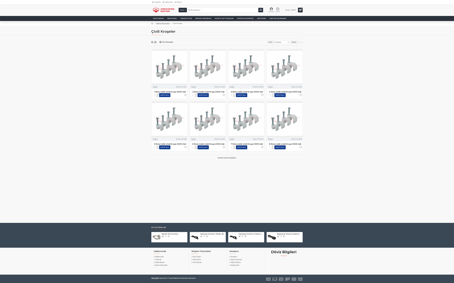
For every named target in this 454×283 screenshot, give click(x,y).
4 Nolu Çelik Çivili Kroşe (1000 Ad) (285, 92)
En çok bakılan (158, 227)
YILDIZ (155, 87)
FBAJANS (155, 278)
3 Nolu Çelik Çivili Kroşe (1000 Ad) (247, 92)
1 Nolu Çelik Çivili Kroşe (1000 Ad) (170, 92)
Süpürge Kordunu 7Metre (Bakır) (212, 234)
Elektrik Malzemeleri (163, 23)
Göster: (294, 42)
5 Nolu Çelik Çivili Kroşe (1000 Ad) (170, 144)
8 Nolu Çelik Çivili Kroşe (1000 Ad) (285, 144)
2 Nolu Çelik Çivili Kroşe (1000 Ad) (208, 92)
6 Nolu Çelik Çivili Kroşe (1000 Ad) (208, 144)
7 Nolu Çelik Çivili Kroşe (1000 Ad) (247, 144)
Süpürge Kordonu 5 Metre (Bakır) (251, 234)
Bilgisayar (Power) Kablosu (288, 234)
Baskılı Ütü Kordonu (170, 234)
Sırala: (270, 42)
